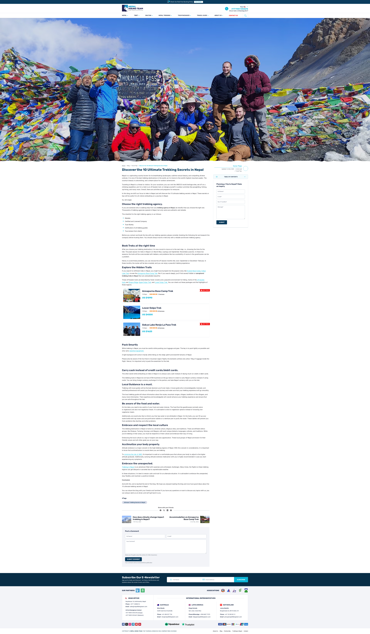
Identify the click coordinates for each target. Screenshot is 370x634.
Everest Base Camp (194, 271)
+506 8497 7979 (205, 614)
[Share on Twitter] (164, 510)
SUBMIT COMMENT (133, 559)
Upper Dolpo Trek (145, 282)
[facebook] (123, 624)
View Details (198, 2)
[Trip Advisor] (172, 624)
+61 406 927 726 (167, 614)
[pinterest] (139, 624)
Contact (246, 631)
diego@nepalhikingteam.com (201, 617)
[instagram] (130, 624)
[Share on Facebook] (160, 510)
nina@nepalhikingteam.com (169, 617)
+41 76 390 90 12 (230, 614)
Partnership (227, 631)
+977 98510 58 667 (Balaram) (135, 615)
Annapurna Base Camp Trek (147, 273)
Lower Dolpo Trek (151, 308)
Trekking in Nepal (128, 467)
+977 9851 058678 (239, 9)
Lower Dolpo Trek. (161, 282)
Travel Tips (134, 165)
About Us (215, 631)
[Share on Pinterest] (170, 510)
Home (123, 165)
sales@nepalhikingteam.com (138, 606)
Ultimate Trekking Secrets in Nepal (134, 502)
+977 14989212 (135, 604)
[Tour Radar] (138, 590)
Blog (128, 165)
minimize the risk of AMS (133, 454)
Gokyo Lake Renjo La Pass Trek (159, 324)
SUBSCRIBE (241, 580)
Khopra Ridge (133, 282)
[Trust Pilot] (188, 624)
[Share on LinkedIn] (167, 510)
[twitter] (126, 624)
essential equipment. (136, 351)
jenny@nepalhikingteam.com (233, 617)
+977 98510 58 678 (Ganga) (134, 612)
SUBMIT (222, 222)
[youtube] (136, 624)
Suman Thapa (237, 166)
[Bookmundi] (143, 590)
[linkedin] (133, 624)
